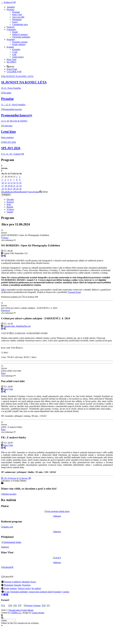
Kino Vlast (8, 389)
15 (17, 183)
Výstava (29, 192)
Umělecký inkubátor (21, 582)
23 (20, 186)
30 (20, 189)
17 (3, 186)
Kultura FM (10, 2)
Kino (17, 192)
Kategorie (6, 195)
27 (11, 189)
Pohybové (5, 310)
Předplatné (8, 585)
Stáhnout (57, 516)
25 (6, 189)
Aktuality (17, 585)
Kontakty (57, 592)
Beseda (23, 192)
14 (14, 183)
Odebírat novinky (9, 494)
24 (3, 189)
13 (11, 183)
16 (20, 183)
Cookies (65, 592)
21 (14, 186)
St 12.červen (23, 478)
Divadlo (4, 192)
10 (3, 183)
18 (6, 186)
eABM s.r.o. (16, 613)
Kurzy (33, 582)
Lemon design (38, 613)
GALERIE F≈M (14, 71)
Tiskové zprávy (24, 588)
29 (17, 189)
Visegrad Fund (74, 292)
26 (9, 189)
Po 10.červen (9, 478)
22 (17, 186)
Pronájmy (26, 585)
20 (11, 186)
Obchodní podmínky (19, 592)
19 (9, 186)
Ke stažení (36, 588)
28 (14, 189)
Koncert (11, 192)
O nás (6, 592)
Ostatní (36, 192)
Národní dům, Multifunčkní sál (16, 326)
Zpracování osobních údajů (41, 592)
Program (8, 582)
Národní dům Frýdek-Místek (21, 610)
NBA (3, 289)
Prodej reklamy (10, 588)
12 (9, 183)
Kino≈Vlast (12, 69)
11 (6, 183)
